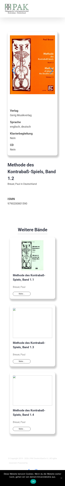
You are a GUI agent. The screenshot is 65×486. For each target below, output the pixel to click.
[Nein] (61, 478)
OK (33, 481)
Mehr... (22, 294)
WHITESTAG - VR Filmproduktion (42, 463)
